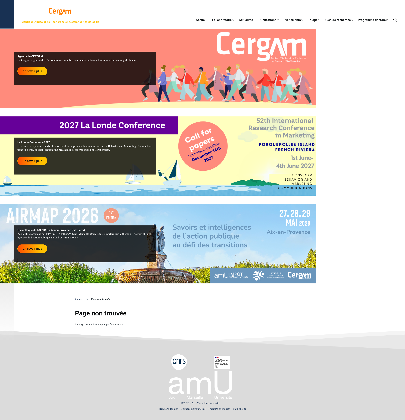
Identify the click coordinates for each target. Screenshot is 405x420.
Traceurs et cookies (219, 408)
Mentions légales (168, 408)
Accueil (79, 299)
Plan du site (239, 408)
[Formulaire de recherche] (395, 20)
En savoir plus (32, 71)
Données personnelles (193, 408)
